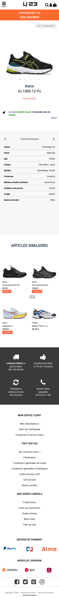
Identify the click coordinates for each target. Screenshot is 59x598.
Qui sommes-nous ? (29, 451)
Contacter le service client (30, 434)
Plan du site (29, 524)
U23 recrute (29, 479)
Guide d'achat (29, 513)
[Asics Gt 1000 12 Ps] (29, 51)
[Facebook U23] (17, 583)
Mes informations (29, 423)
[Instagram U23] (42, 583)
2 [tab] (24, 79)
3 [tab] (29, 79)
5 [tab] (39, 79)
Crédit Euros (29, 502)
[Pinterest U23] (34, 583)
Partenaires (29, 457)
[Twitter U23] (25, 583)
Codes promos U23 (29, 474)
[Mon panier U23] (55, 4)
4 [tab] (34, 79)
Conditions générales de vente (29, 462)
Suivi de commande (29, 429)
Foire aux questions (29, 507)
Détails (54, 117)
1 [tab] (20, 79)
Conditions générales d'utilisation (29, 468)
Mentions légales (29, 595)
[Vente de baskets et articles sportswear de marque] (29, 4)
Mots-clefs (29, 519)
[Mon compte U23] (50, 4)
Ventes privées (29, 485)
